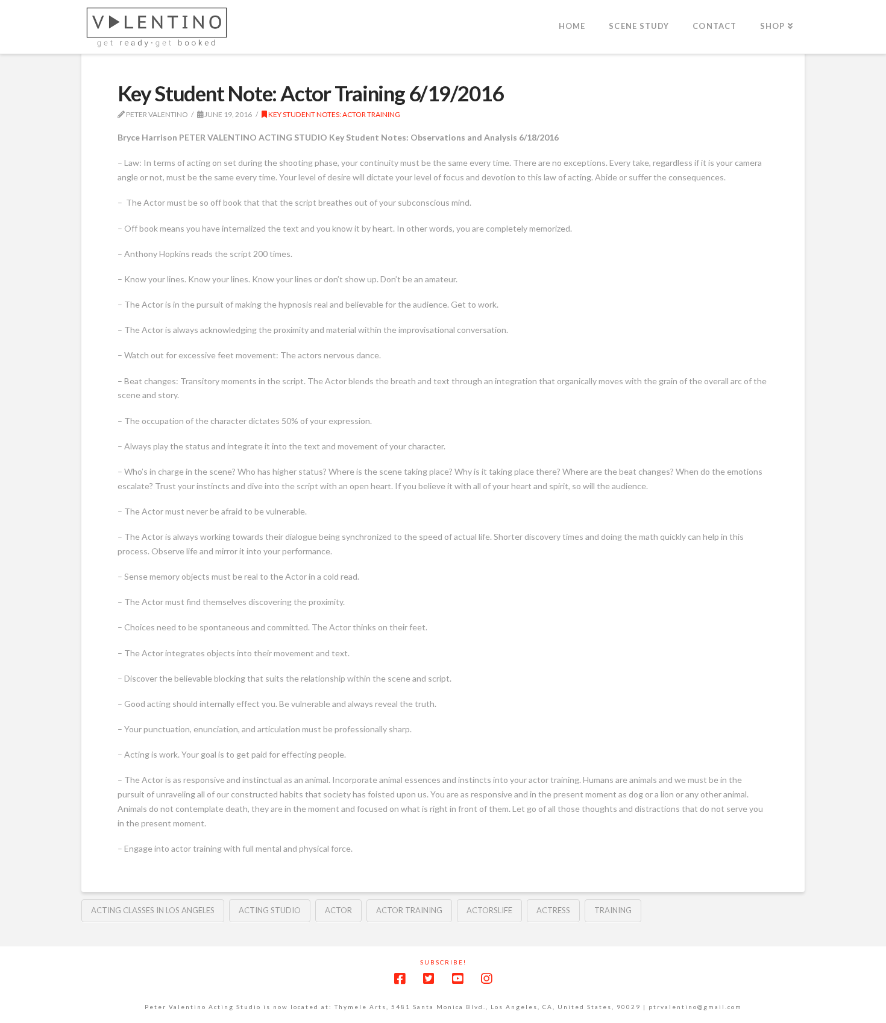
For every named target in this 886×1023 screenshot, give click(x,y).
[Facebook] (399, 978)
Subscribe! (443, 962)
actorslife (489, 910)
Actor (338, 910)
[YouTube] (457, 978)
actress (553, 910)
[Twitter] (428, 978)
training (613, 910)
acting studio (270, 910)
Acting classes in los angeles (153, 910)
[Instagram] (486, 978)
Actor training (409, 910)
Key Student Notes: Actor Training (333, 114)
